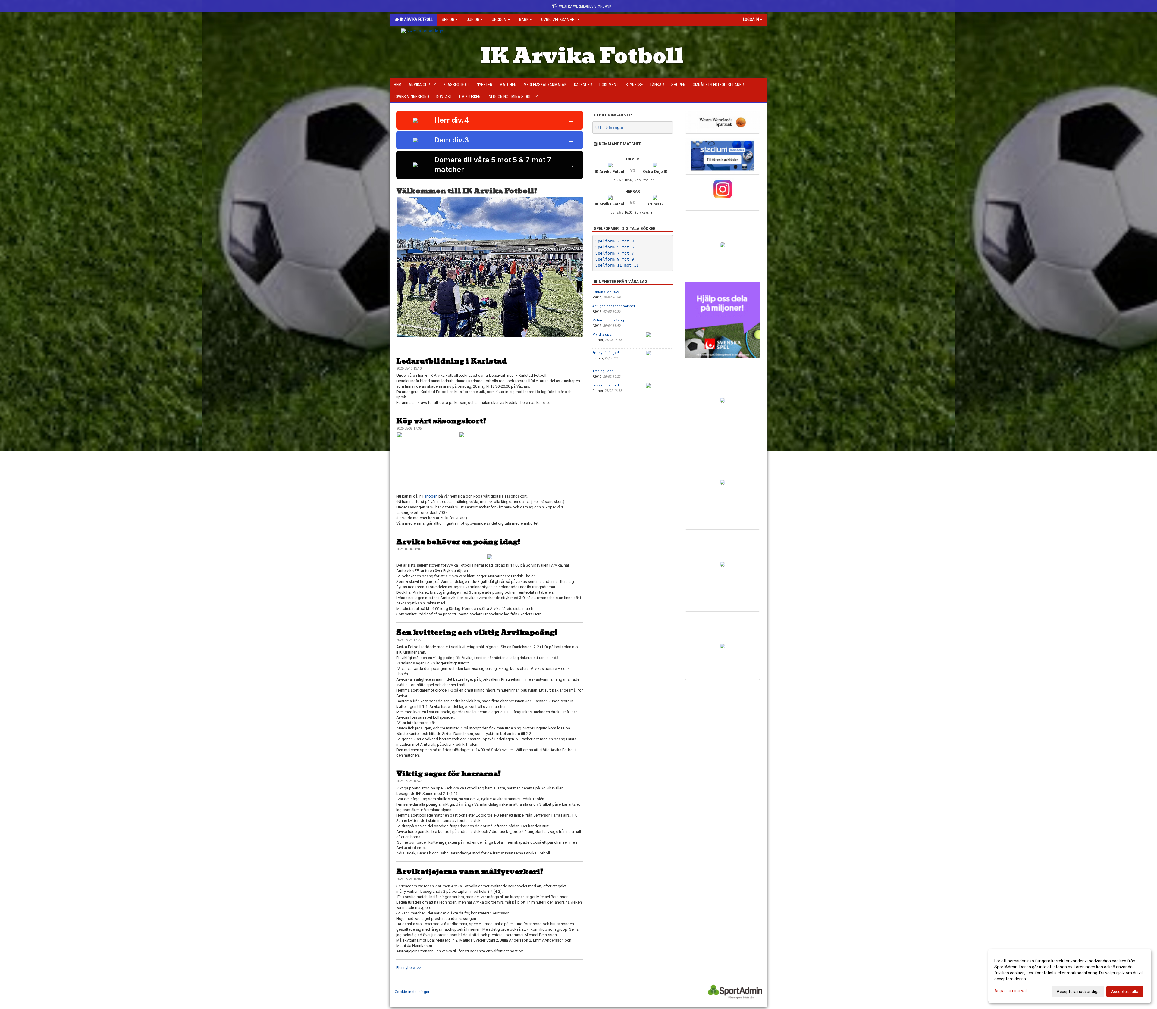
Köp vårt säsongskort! (441, 420)
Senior (448, 19)
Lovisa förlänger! (605, 385)
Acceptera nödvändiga (1078, 991)
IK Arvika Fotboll (415, 19)
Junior (473, 19)
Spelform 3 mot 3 (614, 241)
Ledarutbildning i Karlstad (451, 361)
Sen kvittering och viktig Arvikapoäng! (476, 632)
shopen (430, 496)
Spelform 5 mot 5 (614, 247)
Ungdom (499, 19)
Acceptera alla (1124, 991)
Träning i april (603, 371)
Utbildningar (609, 127)
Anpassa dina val (1010, 990)
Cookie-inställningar (412, 991)
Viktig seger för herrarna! (448, 773)
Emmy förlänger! (605, 353)
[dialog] (1069, 976)
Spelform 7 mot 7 (614, 253)
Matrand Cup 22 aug (608, 320)
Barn (524, 19)
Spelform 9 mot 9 (614, 259)
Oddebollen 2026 (605, 292)
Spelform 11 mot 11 (617, 265)
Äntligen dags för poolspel (613, 306)
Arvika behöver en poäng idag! (458, 541)
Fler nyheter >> (408, 967)
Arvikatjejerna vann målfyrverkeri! (469, 871)
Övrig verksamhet (558, 19)
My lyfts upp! (602, 334)
